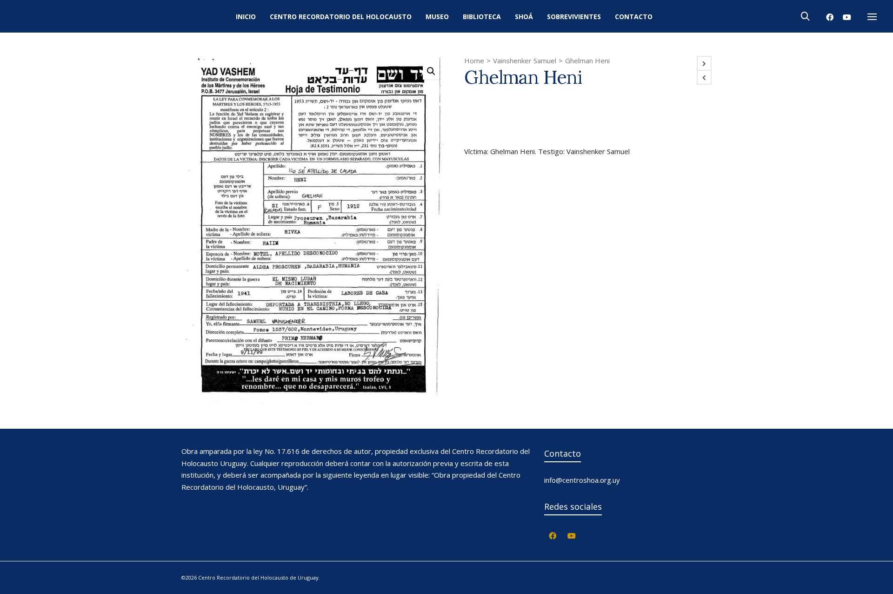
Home (474, 60)
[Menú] (872, 17)
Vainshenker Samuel (524, 60)
